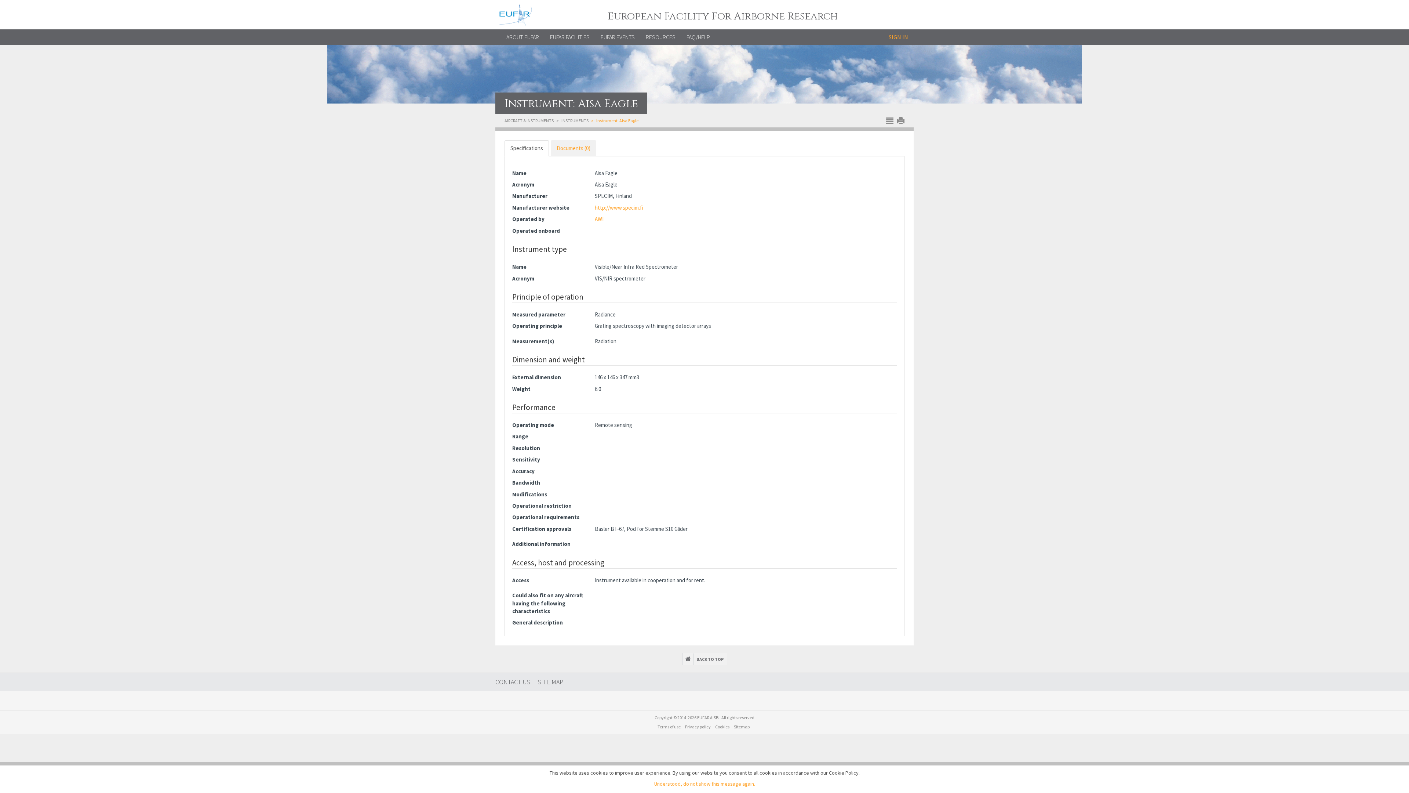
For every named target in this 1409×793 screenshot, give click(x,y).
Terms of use (669, 726)
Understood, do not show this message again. (704, 784)
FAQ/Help (698, 37)
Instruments (575, 120)
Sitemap (742, 726)
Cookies (722, 726)
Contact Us (512, 682)
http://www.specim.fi (619, 207)
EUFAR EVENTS (618, 37)
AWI (599, 219)
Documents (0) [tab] (573, 148)
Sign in (898, 37)
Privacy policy (698, 726)
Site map (550, 682)
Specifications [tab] (526, 148)
